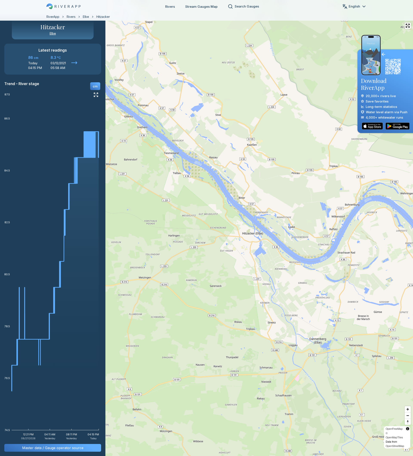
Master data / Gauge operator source (52, 448)
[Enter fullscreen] (408, 26)
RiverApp (52, 16)
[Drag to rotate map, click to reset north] (408, 422)
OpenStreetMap (395, 446)
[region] (206, 228)
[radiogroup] (95, 86)
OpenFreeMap (394, 428)
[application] (52, 268)
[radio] (95, 86)
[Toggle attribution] (407, 428)
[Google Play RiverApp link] (397, 126)
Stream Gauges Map (201, 7)
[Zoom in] (408, 409)
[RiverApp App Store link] (372, 126)
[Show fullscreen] (96, 95)
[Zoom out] (408, 415)
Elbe (86, 16)
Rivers (170, 7)
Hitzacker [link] (103, 16)
